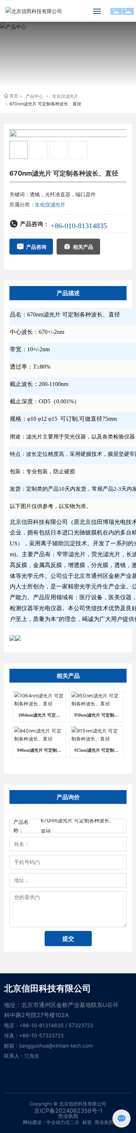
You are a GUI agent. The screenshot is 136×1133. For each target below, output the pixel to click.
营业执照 (104, 1122)
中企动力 (55, 1122)
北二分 (72, 1122)
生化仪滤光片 (65, 96)
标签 (87, 1122)
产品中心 (34, 96)
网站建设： (34, 1122)
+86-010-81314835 (79, 226)
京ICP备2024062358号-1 (68, 1110)
